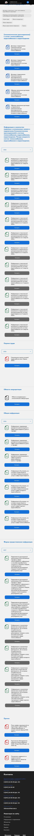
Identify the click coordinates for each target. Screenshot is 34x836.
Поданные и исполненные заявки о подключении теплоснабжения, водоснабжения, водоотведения (13, 15)
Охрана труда (6, 19)
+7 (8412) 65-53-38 (13, 1)
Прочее (24, 25)
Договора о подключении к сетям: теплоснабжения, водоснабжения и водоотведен (14, 11)
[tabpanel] (17, 245)
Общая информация (7, 22)
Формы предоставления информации (11, 25)
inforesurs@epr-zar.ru (10, 808)
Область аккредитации (18, 19)
